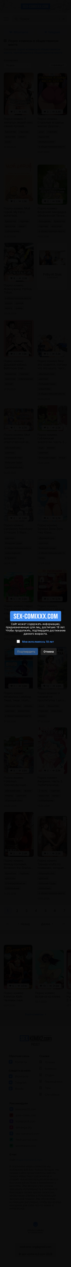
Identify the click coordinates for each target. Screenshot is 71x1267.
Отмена (49, 651)
